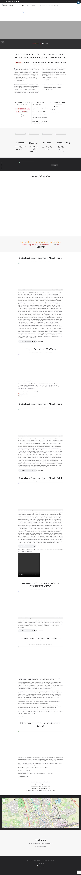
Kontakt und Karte (41, 846)
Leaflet (71, 827)
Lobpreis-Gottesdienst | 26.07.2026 (38, 111)
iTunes (52, 106)
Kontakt (56, 5)
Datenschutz (46, 860)
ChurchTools (37, 860)
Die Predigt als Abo (57, 102)
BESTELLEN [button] (54, 165)
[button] (78, 5)
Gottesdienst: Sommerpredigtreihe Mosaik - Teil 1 (40, 788)
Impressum (29, 860)
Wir (40, 5)
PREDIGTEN (40, 247)
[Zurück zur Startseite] (7, 5)
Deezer (52, 112)
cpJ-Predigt (48, 481)
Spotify (53, 109)
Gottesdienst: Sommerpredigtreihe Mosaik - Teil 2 (40, 786)
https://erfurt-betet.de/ (54, 705)
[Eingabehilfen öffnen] (78, 2)
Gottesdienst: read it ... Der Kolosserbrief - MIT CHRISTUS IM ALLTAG (41, 790)
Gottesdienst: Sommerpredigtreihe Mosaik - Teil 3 (40, 781)
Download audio (39, 341)
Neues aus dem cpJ (47, 352)
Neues (28, 5)
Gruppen (44, 5)
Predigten (34, 5)
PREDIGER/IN (17, 1)
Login (52, 860)
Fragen (51, 5)
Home (23, 5)
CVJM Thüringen (40, 481)
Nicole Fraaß (39, 352)
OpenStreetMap (75, 827)
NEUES (53, 245)
